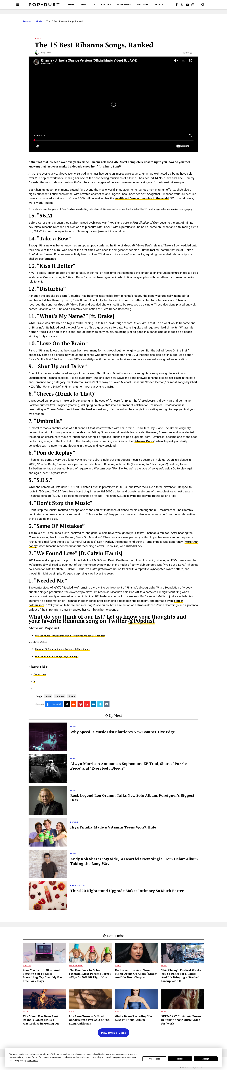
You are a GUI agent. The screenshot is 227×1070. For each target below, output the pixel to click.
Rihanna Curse (144, 441)
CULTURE (106, 4)
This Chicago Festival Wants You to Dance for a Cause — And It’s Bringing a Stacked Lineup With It (181, 975)
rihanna (71, 696)
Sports (159, 4)
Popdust (27, 21)
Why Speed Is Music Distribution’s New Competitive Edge (122, 731)
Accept (205, 1059)
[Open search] (203, 4)
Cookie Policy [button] (95, 1057)
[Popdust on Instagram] (193, 4)
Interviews (124, 4)
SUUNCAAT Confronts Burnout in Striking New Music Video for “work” (182, 1019)
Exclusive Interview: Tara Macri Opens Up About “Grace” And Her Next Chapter (136, 973)
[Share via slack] (100, 704)
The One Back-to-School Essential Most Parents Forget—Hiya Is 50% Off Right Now (90, 973)
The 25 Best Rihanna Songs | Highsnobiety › (56, 656)
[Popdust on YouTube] (187, 4)
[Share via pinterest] (80, 704)
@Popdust (141, 620)
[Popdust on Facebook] (176, 4)
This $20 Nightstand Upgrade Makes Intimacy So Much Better (127, 890)
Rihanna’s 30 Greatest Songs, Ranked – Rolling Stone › (62, 649)
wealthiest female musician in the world (142, 198)
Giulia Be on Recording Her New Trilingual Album (133, 1018)
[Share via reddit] (73, 704)
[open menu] (17, 4)
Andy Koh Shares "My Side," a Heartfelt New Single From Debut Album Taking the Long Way (134, 861)
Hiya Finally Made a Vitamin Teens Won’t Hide (113, 827)
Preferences (154, 1059)
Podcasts (143, 4)
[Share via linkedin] (93, 704)
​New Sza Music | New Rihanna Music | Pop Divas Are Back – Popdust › (70, 635)
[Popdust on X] (182, 4)
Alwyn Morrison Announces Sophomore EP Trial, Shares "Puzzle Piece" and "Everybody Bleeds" (128, 766)
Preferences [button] (32, 1061)
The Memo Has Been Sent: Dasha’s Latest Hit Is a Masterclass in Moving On (41, 1019)
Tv (93, 4)
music (48, 696)
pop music (59, 696)
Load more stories (113, 1032)
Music (71, 4)
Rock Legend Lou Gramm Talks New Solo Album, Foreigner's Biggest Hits (132, 797)
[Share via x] (67, 704)
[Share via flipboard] (87, 704)
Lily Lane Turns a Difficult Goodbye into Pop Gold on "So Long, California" (89, 1019)
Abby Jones (46, 52)
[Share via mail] (106, 704)
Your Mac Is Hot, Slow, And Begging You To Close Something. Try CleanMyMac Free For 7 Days (42, 975)
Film (83, 4)
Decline (180, 1059)
